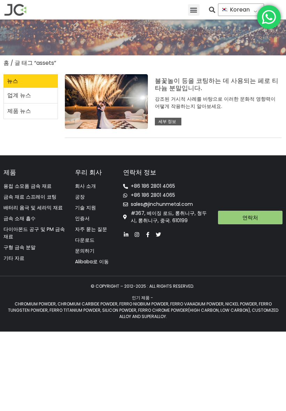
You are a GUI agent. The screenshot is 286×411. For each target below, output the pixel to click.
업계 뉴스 (19, 95)
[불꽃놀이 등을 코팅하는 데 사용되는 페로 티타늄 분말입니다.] (106, 101)
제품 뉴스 (19, 111)
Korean (239, 10)
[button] (194, 10)
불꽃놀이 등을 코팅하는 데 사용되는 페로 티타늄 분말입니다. (216, 84)
